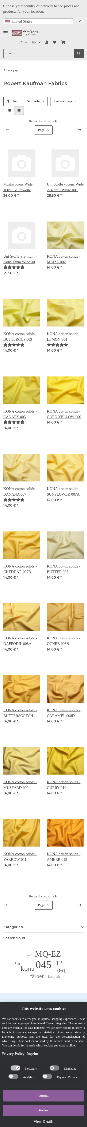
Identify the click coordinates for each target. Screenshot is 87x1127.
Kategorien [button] (13, 927)
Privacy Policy (13, 1054)
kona (28, 968)
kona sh (54, 976)
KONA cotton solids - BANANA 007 (20, 491)
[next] (79, 130)
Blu (16, 963)
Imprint (32, 1054)
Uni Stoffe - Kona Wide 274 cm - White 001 (65, 187)
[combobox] (38, 21)
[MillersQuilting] (25, 33)
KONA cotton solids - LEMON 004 (63, 336)
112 (57, 963)
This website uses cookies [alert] (43, 1008)
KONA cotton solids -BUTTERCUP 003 (20, 336)
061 (61, 970)
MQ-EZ (48, 953)
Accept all (43, 1095)
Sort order (34, 101)
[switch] (15, 1068)
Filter (14, 101)
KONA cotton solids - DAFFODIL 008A (20, 641)
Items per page (63, 101)
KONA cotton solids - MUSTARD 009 (20, 784)
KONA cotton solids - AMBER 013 (63, 856)
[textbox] (38, 21)
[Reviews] (13, 267)
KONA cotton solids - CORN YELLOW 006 (64, 414)
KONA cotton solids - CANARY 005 (20, 414)
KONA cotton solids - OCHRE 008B (63, 641)
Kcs (30, 955)
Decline (43, 1110)
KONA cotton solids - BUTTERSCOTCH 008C (20, 713)
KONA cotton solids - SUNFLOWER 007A (63, 491)
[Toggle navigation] (5, 31)
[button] (47, 42)
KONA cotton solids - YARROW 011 (20, 856)
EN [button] (21, 42)
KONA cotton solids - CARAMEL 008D (63, 713)
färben (37, 976)
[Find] (79, 53)
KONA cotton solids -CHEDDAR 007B (20, 569)
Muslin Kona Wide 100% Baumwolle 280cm (18, 187)
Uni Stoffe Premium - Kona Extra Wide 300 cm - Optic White (20, 259)
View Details (43, 1121)
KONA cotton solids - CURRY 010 (63, 784)
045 (44, 964)
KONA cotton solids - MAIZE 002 (63, 259)
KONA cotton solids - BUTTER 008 (63, 569)
